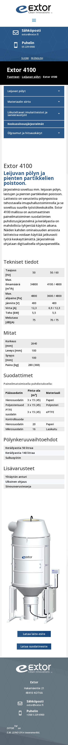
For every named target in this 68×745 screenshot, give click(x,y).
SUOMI (25, 58)
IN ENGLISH (37, 58)
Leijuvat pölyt (31, 77)
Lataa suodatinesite (34, 646)
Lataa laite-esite (34, 634)
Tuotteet (13, 77)
